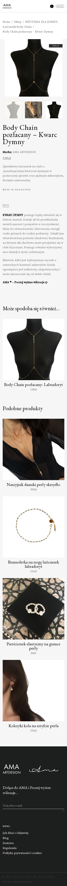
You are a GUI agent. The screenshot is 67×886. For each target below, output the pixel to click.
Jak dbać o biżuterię (15, 833)
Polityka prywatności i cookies (22, 853)
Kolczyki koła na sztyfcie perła (34, 725)
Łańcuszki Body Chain (17, 27)
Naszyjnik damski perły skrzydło (33, 484)
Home (6, 22)
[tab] (9, 205)
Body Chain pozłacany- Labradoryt (33, 384)
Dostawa (8, 843)
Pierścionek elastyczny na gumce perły (33, 646)
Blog (6, 838)
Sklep (17, 22)
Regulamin (10, 848)
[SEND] (63, 810)
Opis (6, 205)
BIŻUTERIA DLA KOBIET (41, 22)
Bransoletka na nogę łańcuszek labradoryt (33, 564)
